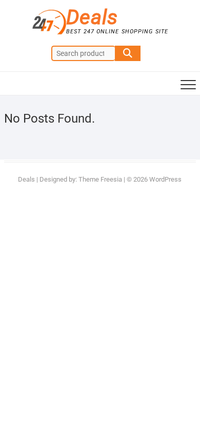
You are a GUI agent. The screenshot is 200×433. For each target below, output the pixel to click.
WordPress (165, 179)
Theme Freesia (100, 179)
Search (128, 53)
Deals (92, 17)
